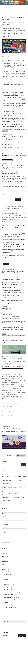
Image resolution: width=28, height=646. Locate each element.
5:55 (22, 74)
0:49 (8, 36)
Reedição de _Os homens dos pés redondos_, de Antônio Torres (13, 260)
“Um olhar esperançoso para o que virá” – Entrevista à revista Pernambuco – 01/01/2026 (13, 167)
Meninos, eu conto (8, 582)
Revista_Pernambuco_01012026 (8, 199)
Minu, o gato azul (7, 587)
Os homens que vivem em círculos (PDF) (16, 126)
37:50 (24, 95)
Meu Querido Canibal (8, 584)
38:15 (23, 99)
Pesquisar (4, 461)
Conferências (5, 524)
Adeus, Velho (7, 571)
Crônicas (4, 516)
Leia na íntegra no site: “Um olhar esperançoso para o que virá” (13, 186)
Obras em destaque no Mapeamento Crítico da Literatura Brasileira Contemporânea (13, 273)
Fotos (3, 519)
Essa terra (4, 306)
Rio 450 (4, 511)
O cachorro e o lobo (11, 277)
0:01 (5, 36)
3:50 (14, 86)
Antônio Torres (10, 2)
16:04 (8, 66)
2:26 (11, 86)
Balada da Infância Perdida (9, 574)
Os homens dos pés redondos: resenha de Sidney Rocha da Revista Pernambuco (13, 208)
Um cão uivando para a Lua (10, 607)
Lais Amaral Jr (16, 142)
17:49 (11, 66)
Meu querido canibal (6, 309)
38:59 (3, 100)
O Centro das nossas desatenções (11, 592)
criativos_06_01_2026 (7, 160)
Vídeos (3, 527)
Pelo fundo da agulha (8, 599)
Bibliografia (4, 508)
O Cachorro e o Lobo (8, 589)
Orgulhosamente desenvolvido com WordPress (12, 642)
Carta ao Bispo (7, 576)
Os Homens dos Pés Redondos (10, 597)
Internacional (5, 529)
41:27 (20, 106)
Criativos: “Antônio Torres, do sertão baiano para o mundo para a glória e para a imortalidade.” (12, 138)
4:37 (19, 73)
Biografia (4, 513)
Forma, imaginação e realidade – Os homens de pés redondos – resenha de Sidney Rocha (13, 234)
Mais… (3, 564)
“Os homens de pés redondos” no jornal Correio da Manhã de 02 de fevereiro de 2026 (13, 120)
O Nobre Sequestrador (9, 594)
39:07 (16, 106)
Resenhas (4, 569)
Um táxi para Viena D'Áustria (10, 610)
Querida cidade (7, 602)
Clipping (4, 532)
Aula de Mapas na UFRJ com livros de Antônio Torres (14, 476)
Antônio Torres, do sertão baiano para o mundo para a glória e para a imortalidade (13, 149)
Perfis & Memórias (6, 567)
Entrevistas (4, 521)
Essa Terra (4, 277)
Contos (3, 553)
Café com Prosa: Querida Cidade (11, 428)
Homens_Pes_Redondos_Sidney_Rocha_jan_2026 (13, 239)
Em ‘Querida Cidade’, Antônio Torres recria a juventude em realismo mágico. (12, 329)
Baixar (18, 199)
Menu (14, 7)
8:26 (9, 78)
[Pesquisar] (23, 464)
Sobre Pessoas (7, 604)
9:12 (12, 78)
